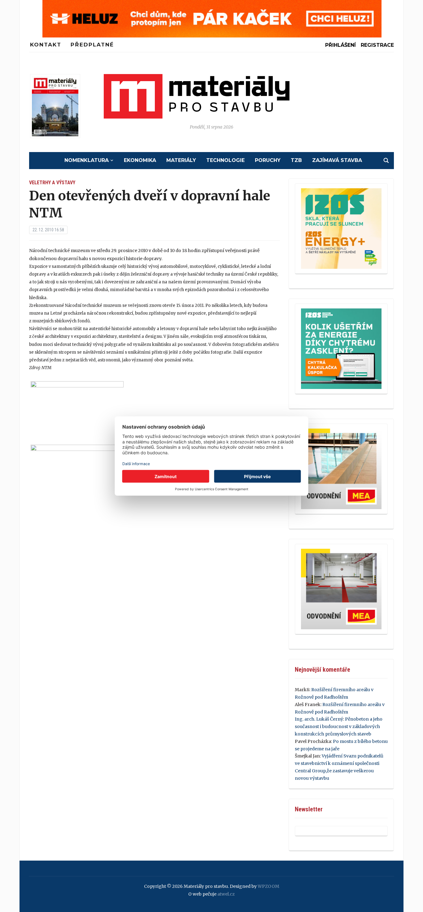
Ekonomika (140, 160)
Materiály (181, 160)
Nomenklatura (86, 160)
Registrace (377, 45)
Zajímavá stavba (337, 160)
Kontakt (45, 44)
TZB (296, 160)
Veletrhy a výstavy (52, 182)
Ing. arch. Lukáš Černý (319, 719)
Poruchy (268, 160)
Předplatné (92, 44)
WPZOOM (268, 886)
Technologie (225, 160)
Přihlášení (340, 45)
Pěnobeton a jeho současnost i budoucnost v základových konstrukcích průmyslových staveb (338, 726)
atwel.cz (226, 894)
